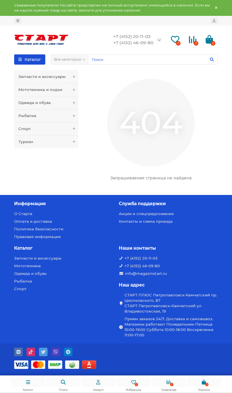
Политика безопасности (38, 229)
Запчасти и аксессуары (42, 76)
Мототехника (27, 266)
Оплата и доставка (33, 221)
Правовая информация (37, 236)
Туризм (25, 141)
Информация (30, 203)
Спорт (24, 128)
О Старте (23, 213)
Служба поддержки (142, 203)
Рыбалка (27, 115)
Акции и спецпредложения (146, 213)
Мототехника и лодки (40, 89)
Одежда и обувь (34, 102)
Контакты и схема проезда (146, 221)
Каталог (23, 248)
